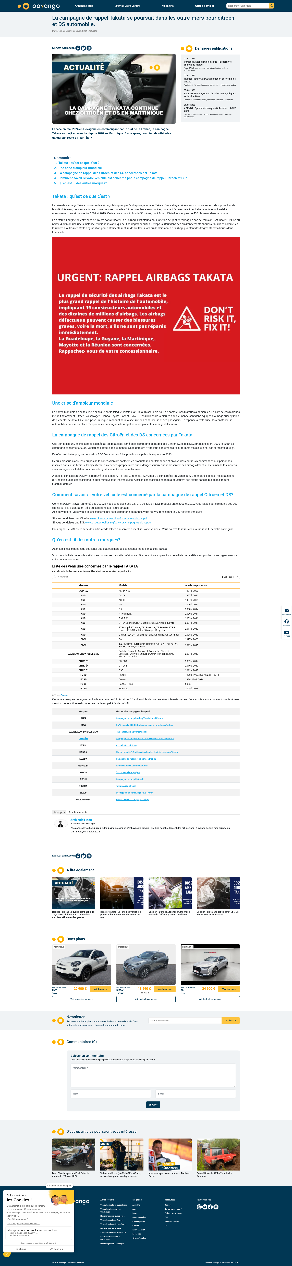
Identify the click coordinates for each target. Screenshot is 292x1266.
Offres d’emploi (204, 5)
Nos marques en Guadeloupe (112, 1216)
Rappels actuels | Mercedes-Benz (132, 765)
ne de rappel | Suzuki (134, 779)
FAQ (166, 1217)
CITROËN (83, 738)
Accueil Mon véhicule (126, 745)
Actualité (93, 31)
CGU (166, 1226)
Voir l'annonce (100, 989)
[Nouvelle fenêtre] (199, 1206)
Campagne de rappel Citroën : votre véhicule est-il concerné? (145, 738)
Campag (120, 779)
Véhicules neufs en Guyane (111, 1220)
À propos (59, 812)
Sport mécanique (139, 1217)
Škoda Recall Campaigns (128, 772)
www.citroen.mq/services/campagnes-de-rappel (118, 518)
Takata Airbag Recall (126, 786)
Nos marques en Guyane (110, 1228)
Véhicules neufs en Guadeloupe (113, 1205)
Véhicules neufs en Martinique (113, 1232)
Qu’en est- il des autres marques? (82, 183)
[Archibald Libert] (61, 823)
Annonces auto (84, 5)
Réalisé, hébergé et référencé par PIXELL (222, 1263)
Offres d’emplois (139, 1238)
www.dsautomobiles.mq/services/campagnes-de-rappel (118, 522)
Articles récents (78, 812)
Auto (134, 1209)
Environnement (138, 1230)
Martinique (59, 947)
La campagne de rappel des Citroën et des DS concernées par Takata (107, 173)
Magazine (168, 5)
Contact (168, 1205)
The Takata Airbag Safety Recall (131, 732)
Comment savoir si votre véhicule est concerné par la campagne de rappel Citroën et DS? (123, 178)
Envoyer (153, 1104)
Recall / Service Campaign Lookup (132, 799)
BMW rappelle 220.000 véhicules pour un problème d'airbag (144, 725)
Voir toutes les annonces (81, 999)
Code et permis (138, 1221)
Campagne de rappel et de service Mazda (136, 759)
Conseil (135, 1226)
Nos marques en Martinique (112, 1244)
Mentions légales (172, 1221)
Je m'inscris (230, 1020)
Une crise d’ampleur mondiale (80, 168)
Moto (134, 1213)
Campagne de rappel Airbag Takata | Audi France (139, 718)
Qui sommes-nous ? (173, 1209)
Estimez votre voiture (127, 5)
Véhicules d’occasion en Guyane (113, 1224)
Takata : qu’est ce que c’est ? (78, 163)
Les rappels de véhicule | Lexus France (134, 792)
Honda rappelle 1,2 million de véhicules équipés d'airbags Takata (147, 752)
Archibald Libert (81, 820)
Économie (136, 1234)
